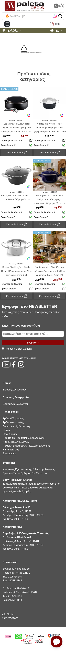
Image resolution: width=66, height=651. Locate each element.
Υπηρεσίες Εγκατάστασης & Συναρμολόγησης (28, 469)
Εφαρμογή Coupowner (15, 403)
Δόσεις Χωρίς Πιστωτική (16, 426)
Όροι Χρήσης (10, 434)
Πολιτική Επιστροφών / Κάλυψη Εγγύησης (26, 445)
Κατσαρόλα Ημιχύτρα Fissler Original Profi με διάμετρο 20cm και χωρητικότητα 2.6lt (16, 271)
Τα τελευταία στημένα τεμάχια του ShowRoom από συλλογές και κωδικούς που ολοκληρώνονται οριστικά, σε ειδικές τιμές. (31, 485)
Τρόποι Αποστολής (13, 422)
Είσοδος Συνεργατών (15, 389)
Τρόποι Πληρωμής (13, 418)
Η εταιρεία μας (11, 449)
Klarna (6, 430)
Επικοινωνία (10, 453)
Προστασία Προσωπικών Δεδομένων (24, 437)
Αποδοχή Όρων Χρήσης (18, 348)
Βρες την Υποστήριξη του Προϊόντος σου (25, 473)
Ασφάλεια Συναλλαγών (16, 441)
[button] (60, 16)
